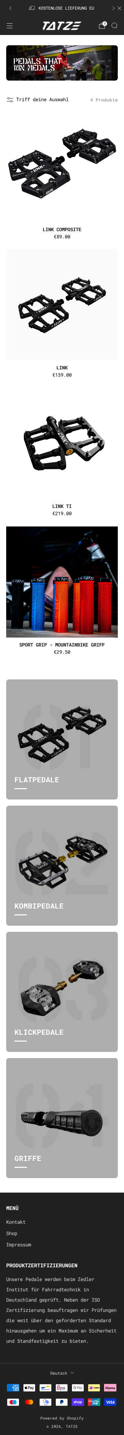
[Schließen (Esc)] (114, 1331)
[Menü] (9, 25)
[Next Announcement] (114, 8)
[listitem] (62, 8)
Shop (11, 1233)
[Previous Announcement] (10, 8)
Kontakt (15, 1222)
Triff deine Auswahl (42, 99)
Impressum (18, 1245)
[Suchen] (114, 25)
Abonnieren (62, 1416)
